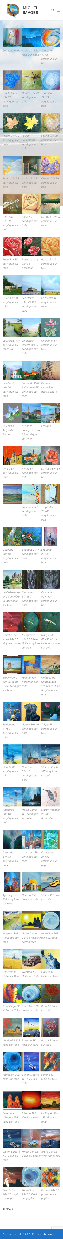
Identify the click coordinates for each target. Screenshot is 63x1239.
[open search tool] (52, 10)
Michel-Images (31, 10)
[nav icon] (58, 10)
